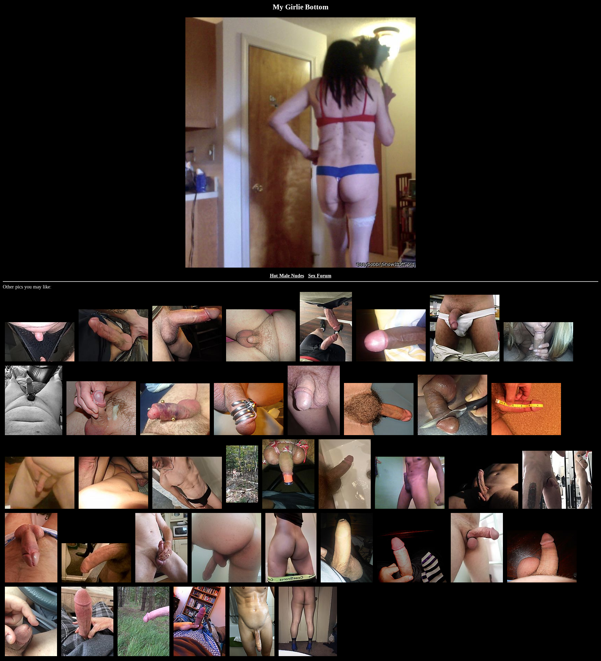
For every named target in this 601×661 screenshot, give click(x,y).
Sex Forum (319, 275)
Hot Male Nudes (287, 275)
